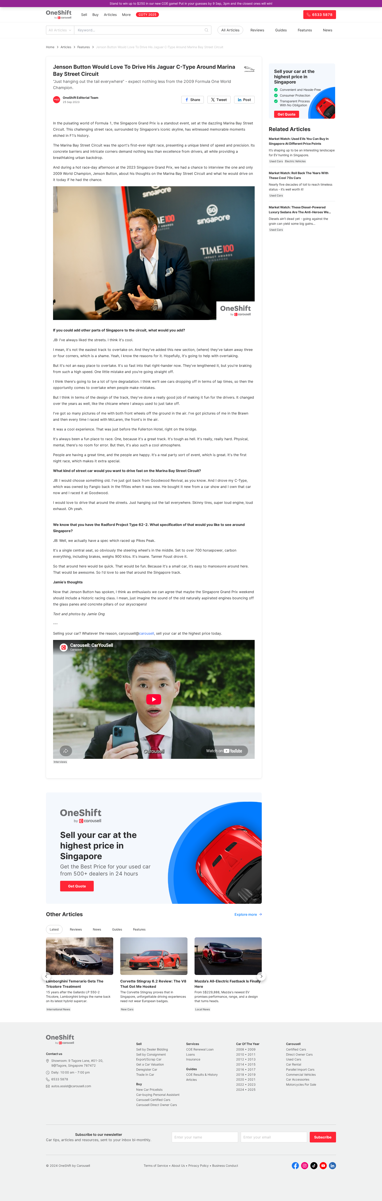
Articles (110, 14)
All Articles (58, 30)
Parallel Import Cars (300, 1069)
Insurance (193, 1059)
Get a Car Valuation (150, 1064)
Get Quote (77, 886)
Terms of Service (156, 1165)
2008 (240, 1049)
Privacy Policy (198, 1165)
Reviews (257, 30)
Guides (281, 30)
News (327, 30)
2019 (252, 1074)
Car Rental (293, 1064)
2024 (240, 1089)
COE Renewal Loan (200, 1049)
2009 (252, 1049)
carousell (146, 633)
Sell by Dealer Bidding (152, 1049)
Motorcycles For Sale (301, 1084)
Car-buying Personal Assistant (158, 1094)
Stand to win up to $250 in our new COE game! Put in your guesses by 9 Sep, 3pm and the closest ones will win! (191, 3)
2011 (252, 1054)
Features (305, 30)
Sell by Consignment (151, 1054)
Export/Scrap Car (148, 1059)
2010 (240, 1054)
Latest (54, 929)
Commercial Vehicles (301, 1074)
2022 (240, 1084)
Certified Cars (296, 1049)
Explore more (246, 914)
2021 (252, 1079)
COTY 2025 (147, 14)
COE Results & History (202, 1074)
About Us (178, 1165)
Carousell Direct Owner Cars (156, 1105)
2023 (252, 1084)
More (126, 14)
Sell (84, 14)
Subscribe (323, 1137)
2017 (252, 1069)
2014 (240, 1064)
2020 (240, 1079)
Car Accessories (297, 1079)
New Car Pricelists (149, 1089)
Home (50, 47)
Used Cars (293, 1059)
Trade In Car (145, 1074)
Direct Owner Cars (299, 1054)
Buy (95, 14)
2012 (240, 1059)
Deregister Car (146, 1069)
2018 (240, 1074)
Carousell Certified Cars (153, 1100)
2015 (252, 1064)
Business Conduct (225, 1165)
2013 (252, 1059)
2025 (252, 1089)
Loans (190, 1054)
